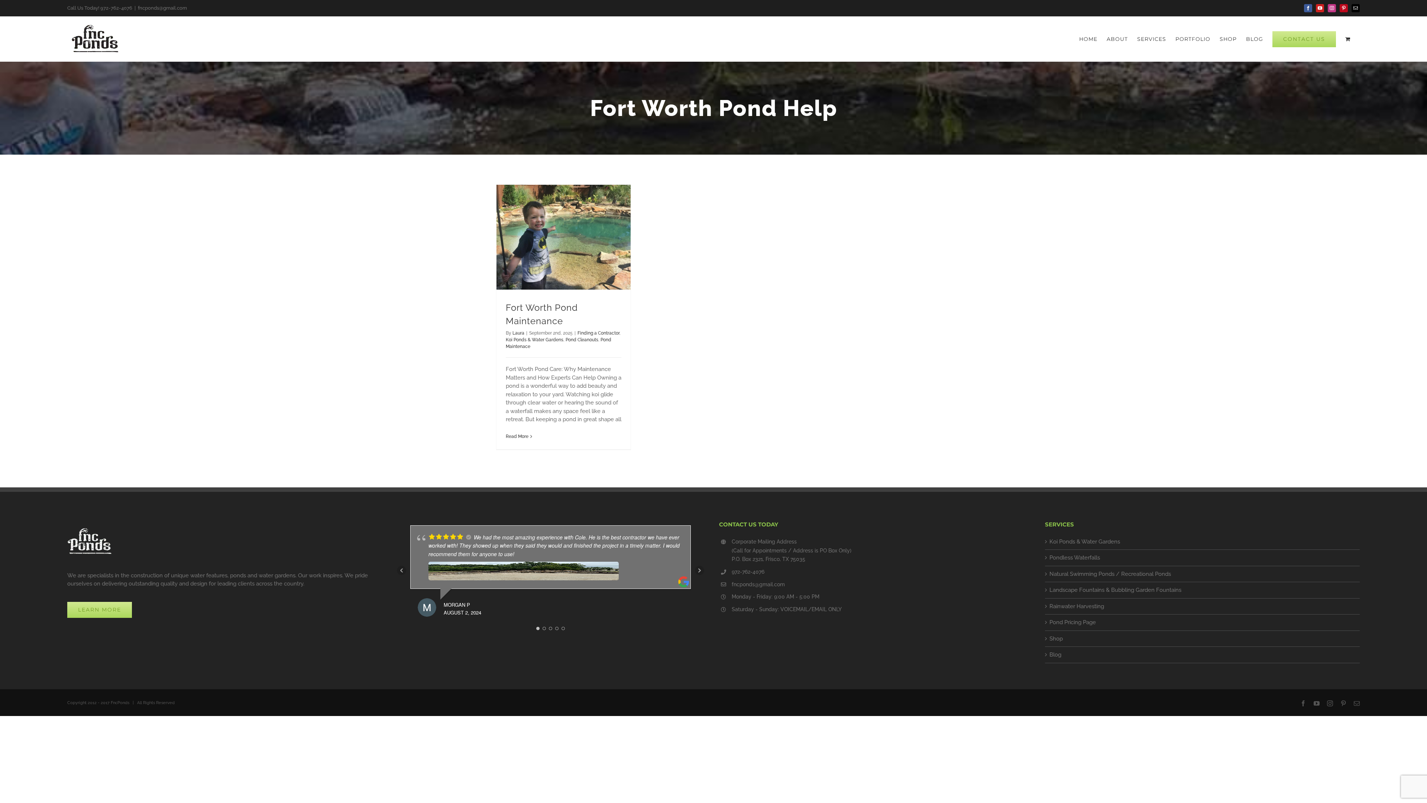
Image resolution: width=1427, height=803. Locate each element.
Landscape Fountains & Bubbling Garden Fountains (1115, 590)
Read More (517, 436)
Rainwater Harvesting (1076, 606)
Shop (1056, 638)
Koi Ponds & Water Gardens (534, 339)
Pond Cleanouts (582, 339)
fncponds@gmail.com (162, 8)
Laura (518, 333)
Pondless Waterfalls (1074, 557)
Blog (1055, 654)
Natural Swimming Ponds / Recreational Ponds (1110, 574)
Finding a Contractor (598, 333)
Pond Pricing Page (1072, 622)
